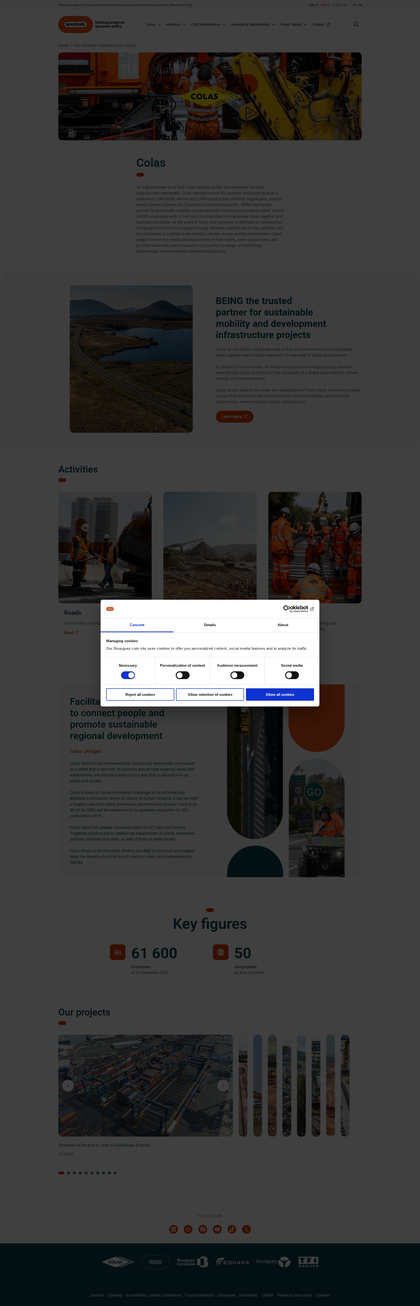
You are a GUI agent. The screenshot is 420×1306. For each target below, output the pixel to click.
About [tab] (283, 625)
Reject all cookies (140, 694)
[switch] (183, 675)
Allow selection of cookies (210, 694)
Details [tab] (210, 625)
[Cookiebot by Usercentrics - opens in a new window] (292, 609)
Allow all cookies (280, 694)
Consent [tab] (137, 625)
